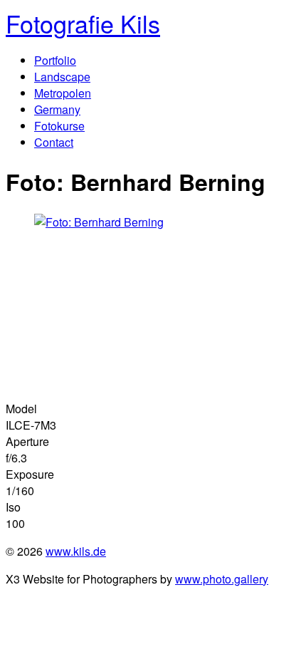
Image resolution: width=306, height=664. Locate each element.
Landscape (62, 76)
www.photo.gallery (221, 579)
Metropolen (62, 93)
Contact (53, 142)
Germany (57, 109)
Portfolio (55, 60)
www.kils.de (76, 551)
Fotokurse (59, 126)
